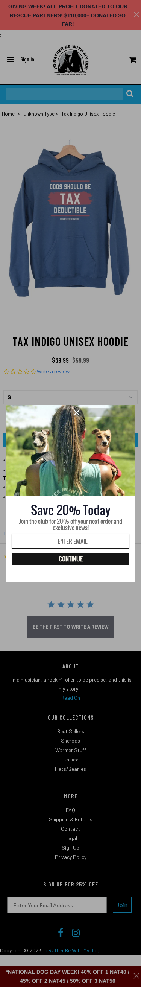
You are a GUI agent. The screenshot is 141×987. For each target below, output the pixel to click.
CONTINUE (71, 558)
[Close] (102, 412)
